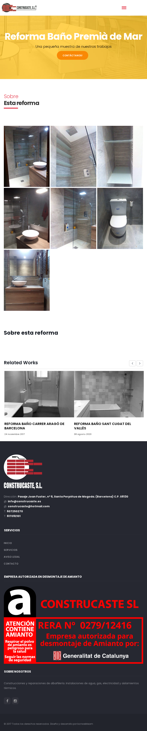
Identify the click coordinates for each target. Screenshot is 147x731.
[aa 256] (120, 156)
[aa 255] (73, 156)
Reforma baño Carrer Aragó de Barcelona (34, 426)
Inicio (8, 543)
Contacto (11, 563)
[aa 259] (120, 218)
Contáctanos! (72, 55)
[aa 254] (27, 156)
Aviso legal (12, 556)
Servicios (11, 550)
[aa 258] (73, 218)
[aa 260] (27, 280)
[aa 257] (27, 218)
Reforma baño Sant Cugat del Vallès (102, 426)
